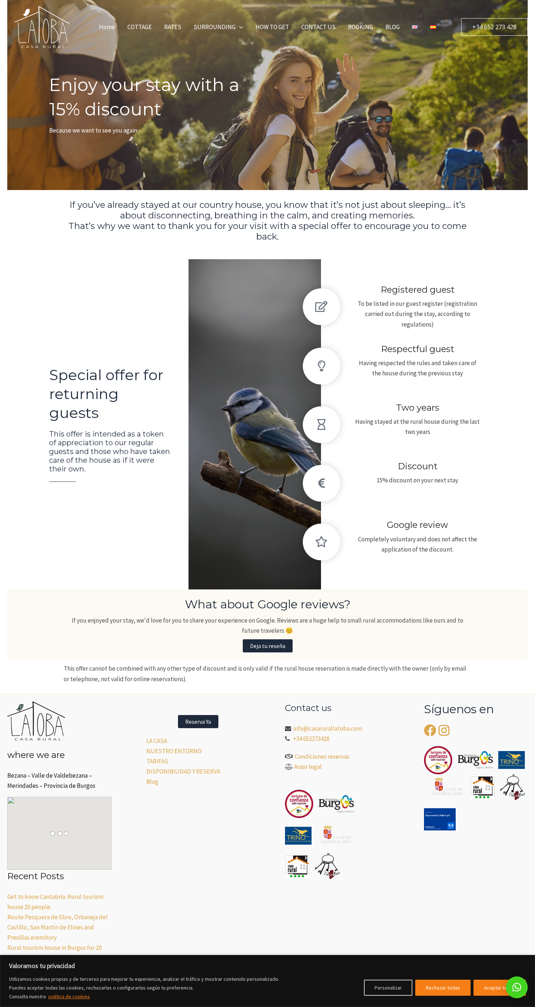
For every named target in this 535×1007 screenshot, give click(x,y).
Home (107, 27)
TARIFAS (157, 761)
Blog (152, 782)
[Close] (527, 961)
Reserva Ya (198, 721)
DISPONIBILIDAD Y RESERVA (183, 771)
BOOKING (360, 27)
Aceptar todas (499, 987)
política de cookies (69, 996)
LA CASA (156, 741)
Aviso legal (308, 767)
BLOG (392, 27)
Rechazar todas (443, 987)
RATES (172, 27)
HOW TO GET (272, 27)
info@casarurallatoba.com (328, 728)
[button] (239, 27)
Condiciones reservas (322, 757)
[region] (267, 981)
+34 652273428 (311, 739)
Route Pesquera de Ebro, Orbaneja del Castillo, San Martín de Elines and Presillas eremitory (57, 927)
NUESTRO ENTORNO (174, 751)
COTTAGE (139, 27)
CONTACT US (318, 27)
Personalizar (388, 987)
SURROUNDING (214, 27)
